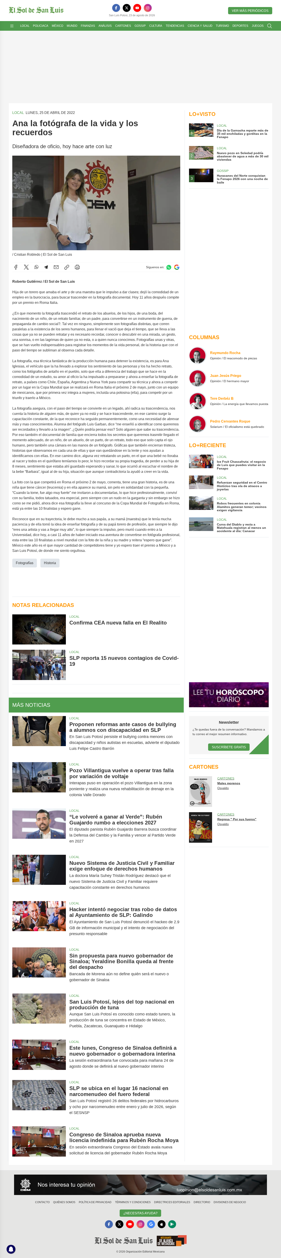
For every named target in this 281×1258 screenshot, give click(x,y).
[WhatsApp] (36, 267)
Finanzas (88, 25)
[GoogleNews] (151, 1224)
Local (24, 25)
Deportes (240, 25)
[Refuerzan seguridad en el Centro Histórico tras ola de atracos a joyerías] (201, 483)
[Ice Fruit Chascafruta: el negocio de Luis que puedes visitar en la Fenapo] (201, 462)
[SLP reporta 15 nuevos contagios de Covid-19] (39, 665)
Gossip (140, 25)
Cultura (155, 25)
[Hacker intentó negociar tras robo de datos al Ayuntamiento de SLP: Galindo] (39, 921)
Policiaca (40, 25)
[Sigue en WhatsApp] (168, 267)
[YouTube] (137, 8)
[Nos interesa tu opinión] (140, 1185)
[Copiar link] (66, 267)
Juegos (258, 25)
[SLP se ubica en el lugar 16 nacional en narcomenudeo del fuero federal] (39, 1100)
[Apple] (162, 1224)
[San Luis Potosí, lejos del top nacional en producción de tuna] (39, 1014)
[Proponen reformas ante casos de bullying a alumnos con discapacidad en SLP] (39, 736)
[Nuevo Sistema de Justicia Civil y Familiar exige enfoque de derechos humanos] (39, 875)
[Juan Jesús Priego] (198, 378)
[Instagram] (148, 8)
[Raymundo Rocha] (198, 355)
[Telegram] (46, 267)
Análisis (105, 25)
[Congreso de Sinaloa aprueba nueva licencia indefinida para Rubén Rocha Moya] (39, 1143)
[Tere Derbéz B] (198, 401)
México (57, 25)
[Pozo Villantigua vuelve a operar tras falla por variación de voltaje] (39, 782)
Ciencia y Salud (200, 25)
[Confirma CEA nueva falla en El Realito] (39, 629)
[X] (127, 8)
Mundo (72, 25)
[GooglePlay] (172, 1224)
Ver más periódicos (250, 11)
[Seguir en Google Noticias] (176, 267)
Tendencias (175, 25)
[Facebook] (116, 8)
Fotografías (24, 563)
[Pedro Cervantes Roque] (198, 424)
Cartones (123, 25)
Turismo (222, 25)
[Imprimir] (77, 267)
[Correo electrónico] (56, 267)
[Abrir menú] (12, 26)
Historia (50, 563)
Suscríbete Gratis (229, 747)
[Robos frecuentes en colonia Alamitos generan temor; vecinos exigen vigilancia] (201, 504)
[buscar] (269, 26)
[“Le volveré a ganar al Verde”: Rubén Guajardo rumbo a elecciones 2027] (39, 828)
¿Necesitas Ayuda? (140, 1213)
